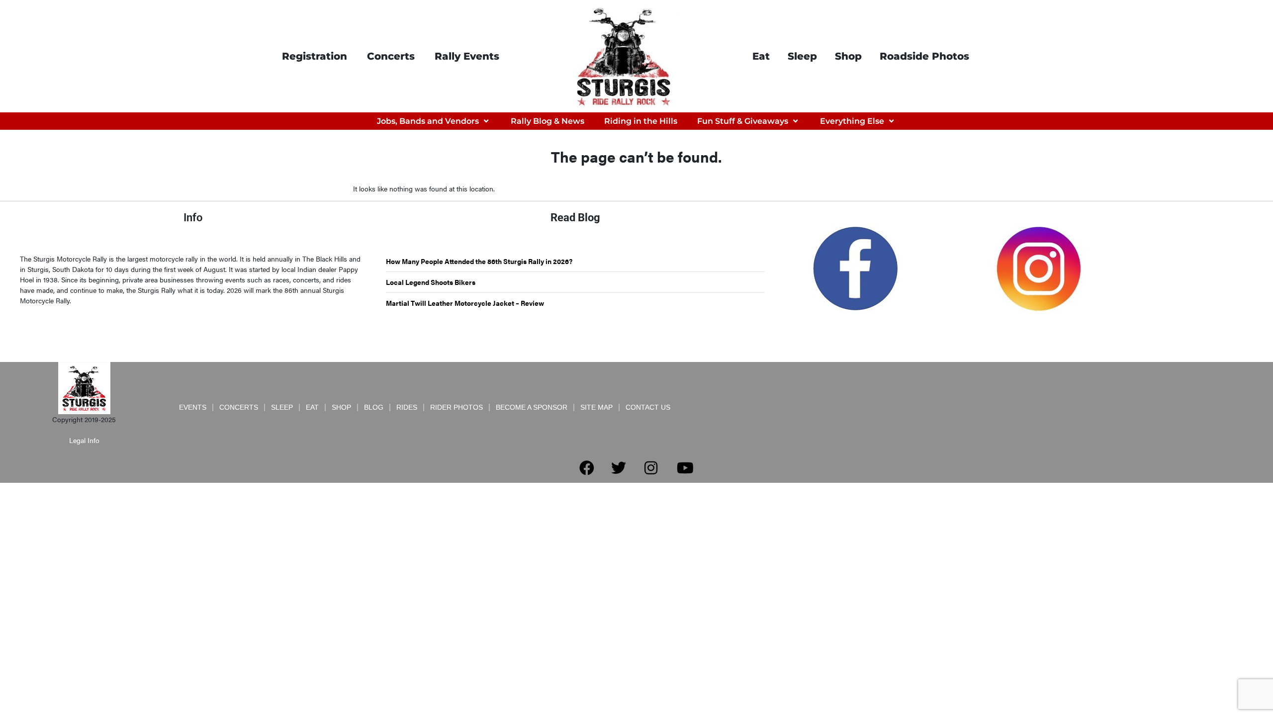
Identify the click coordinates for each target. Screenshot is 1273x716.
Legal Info (84, 440)
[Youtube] (685, 468)
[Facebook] (587, 468)
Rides (406, 407)
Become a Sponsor (531, 407)
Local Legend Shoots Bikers (430, 282)
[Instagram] (651, 468)
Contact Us (648, 407)
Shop (848, 56)
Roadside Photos (924, 56)
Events (192, 407)
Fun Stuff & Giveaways (742, 121)
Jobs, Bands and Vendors (428, 121)
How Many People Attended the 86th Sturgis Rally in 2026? (479, 261)
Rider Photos (456, 407)
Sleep (802, 56)
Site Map (596, 407)
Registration (314, 56)
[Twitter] (619, 468)
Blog (373, 407)
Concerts (391, 56)
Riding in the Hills (640, 121)
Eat (761, 56)
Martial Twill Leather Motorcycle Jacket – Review (465, 303)
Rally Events (467, 56)
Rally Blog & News (547, 121)
